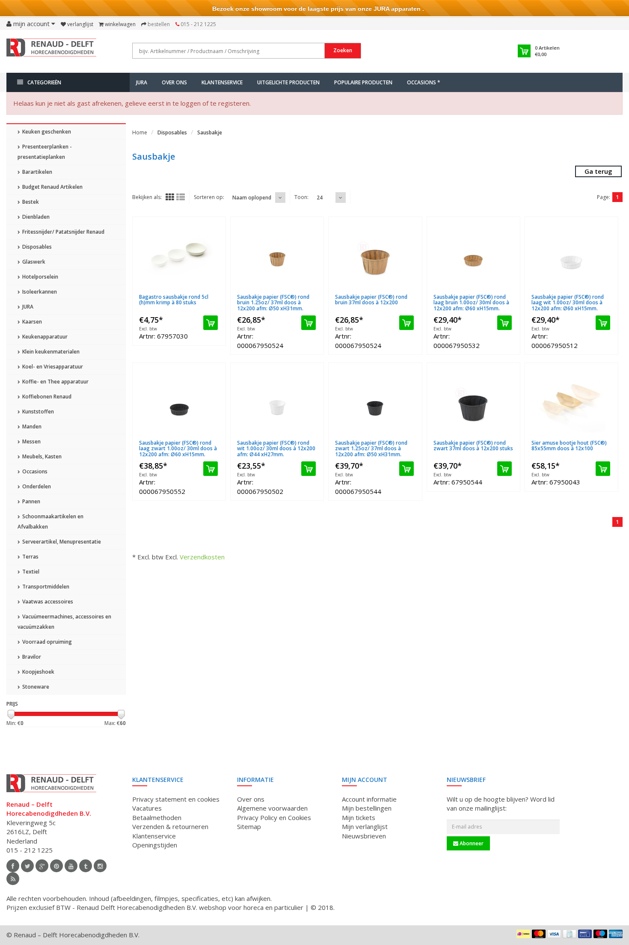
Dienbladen (35, 216)
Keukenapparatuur (44, 336)
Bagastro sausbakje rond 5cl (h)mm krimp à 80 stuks (173, 299)
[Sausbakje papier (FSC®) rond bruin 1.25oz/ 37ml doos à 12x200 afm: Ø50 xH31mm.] (277, 255)
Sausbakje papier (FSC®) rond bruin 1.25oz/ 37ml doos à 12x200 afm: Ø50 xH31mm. (273, 302)
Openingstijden (154, 845)
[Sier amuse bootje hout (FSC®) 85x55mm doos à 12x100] (571, 401)
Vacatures (147, 808)
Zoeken (342, 50)
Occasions (34, 471)
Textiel (30, 571)
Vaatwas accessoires (47, 601)
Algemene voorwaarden (272, 808)
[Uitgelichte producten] (12, 878)
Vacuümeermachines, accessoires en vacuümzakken (64, 621)
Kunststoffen (37, 411)
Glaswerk (33, 261)
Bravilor (31, 656)
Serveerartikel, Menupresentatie (61, 541)
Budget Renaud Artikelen (52, 186)
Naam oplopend (251, 197)
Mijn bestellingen (367, 808)
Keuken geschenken (46, 131)
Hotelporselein (39, 276)
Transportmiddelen (45, 586)
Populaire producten (363, 82)
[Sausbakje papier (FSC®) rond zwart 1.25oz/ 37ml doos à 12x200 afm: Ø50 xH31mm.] (375, 401)
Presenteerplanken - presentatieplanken (45, 151)
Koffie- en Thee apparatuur (55, 381)
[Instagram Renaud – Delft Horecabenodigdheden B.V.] (100, 865)
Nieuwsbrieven (364, 836)
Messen (31, 441)
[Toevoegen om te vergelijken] (215, 291)
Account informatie (369, 799)
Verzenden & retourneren (170, 826)
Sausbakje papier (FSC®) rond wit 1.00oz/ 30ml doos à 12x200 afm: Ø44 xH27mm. (276, 448)
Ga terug (598, 171)
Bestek (30, 201)
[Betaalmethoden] (523, 934)
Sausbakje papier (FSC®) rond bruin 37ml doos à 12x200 (371, 299)
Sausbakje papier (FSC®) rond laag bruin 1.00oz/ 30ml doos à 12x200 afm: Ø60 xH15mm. (471, 302)
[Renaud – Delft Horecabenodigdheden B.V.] (51, 50)
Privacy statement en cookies (176, 799)
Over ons (174, 82)
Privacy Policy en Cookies (274, 817)
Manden (31, 426)
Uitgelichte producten (288, 82)
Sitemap (249, 826)
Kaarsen (31, 321)
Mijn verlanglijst (365, 826)
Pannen (30, 501)
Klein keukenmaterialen (50, 351)
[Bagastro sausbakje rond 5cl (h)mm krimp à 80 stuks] (179, 255)
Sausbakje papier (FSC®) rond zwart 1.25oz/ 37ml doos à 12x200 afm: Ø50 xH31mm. (371, 448)
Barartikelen (36, 171)
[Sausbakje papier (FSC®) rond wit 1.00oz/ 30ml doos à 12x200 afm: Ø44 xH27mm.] (277, 401)
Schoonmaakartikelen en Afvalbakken (50, 521)
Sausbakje (209, 132)
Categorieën (44, 82)
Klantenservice (222, 82)
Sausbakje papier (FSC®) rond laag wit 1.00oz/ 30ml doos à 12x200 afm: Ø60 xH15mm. (567, 302)
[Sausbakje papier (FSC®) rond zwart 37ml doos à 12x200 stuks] (473, 401)
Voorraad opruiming (46, 641)
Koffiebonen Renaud (46, 396)
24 (320, 197)
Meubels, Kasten (41, 456)
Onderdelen (36, 486)
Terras (30, 556)
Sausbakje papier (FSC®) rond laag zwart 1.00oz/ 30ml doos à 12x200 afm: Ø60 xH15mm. (178, 448)
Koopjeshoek (37, 671)
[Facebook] (12, 865)
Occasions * (423, 82)
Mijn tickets (358, 817)
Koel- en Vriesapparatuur (52, 366)
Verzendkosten (202, 557)
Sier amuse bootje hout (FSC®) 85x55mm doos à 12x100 (569, 445)
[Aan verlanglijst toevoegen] (199, 291)
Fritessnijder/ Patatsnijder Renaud (62, 231)
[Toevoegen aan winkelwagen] (210, 322)
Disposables (36, 246)
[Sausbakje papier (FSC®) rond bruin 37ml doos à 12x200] (375, 255)
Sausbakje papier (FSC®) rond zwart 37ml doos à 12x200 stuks (473, 445)
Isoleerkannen (39, 291)
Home (139, 132)
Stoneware (35, 686)
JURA (141, 82)
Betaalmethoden (156, 817)
